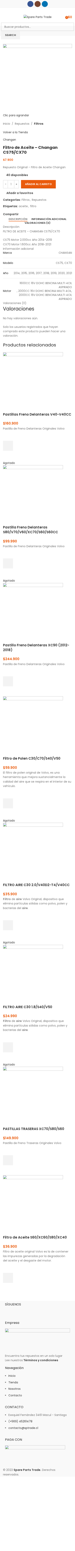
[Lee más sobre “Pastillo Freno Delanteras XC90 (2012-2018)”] (8, 681)
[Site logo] (38, 17)
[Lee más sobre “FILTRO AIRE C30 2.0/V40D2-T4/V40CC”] (8, 925)
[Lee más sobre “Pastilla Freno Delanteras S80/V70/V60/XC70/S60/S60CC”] (8, 563)
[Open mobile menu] (4, 17)
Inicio (6, 124)
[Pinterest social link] (30, 214)
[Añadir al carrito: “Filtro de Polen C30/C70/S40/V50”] (8, 803)
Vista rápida (8, 456)
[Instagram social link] (38, 4)
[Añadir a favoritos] (8, 436)
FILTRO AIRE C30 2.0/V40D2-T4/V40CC (36, 884)
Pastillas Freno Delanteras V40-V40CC (37, 414)
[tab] (18, 219)
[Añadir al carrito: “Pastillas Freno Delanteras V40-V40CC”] (8, 446)
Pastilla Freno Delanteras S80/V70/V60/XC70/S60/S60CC (30, 529)
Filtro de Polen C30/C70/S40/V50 (31, 758)
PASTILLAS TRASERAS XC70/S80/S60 (33, 1128)
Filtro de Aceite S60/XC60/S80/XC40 (35, 1237)
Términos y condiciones (40, 1360)
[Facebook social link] (30, 4)
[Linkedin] (32, 1311)
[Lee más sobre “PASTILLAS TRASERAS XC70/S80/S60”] (8, 1160)
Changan (9, 140)
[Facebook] (10, 1311)
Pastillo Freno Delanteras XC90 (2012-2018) (36, 647)
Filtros (38, 124)
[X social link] (25, 214)
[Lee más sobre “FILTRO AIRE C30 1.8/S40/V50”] (8, 1047)
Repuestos (22, 124)
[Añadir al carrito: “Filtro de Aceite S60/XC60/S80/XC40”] (8, 1278)
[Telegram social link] (39, 214)
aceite (23, 206)
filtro (33, 206)
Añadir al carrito (38, 184)
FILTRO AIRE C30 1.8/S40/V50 (27, 1007)
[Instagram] (21, 1311)
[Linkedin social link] (45, 4)
